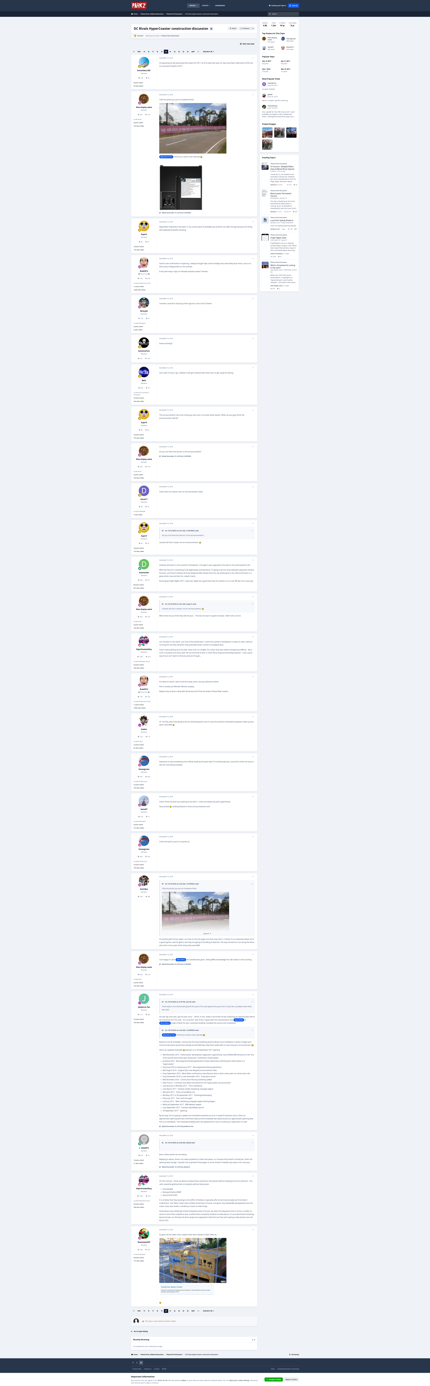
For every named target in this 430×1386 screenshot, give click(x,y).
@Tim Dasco (165, 1023)
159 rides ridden (138, 788)
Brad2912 (144, 271)
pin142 (188, 1002)
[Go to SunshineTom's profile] (144, 342)
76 (148, 51)
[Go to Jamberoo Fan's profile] (144, 998)
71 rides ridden (138, 1163)
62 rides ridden (138, 748)
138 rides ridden (138, 1023)
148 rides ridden (138, 668)
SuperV (144, 234)
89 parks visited (138, 585)
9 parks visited (138, 825)
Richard (140, 36)
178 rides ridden (138, 250)
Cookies (156, 1369)
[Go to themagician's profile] (144, 761)
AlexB (188, 1143)
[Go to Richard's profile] (135, 36)
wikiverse (273, 185)
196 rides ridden (138, 401)
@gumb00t (239, 1020)
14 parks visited (138, 785)
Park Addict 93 (275, 240)
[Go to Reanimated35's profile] (144, 1234)
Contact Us (147, 1369)
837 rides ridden (138, 588)
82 (174, 51)
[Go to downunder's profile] (144, 564)
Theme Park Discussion (170, 36)
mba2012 (145, 1148)
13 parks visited (138, 1019)
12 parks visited (138, 745)
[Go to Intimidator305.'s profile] (144, 62)
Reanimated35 (144, 1242)
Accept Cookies (275, 1379)
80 (166, 51)
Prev (139, 51)
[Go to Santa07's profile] (144, 801)
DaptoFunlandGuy (144, 649)
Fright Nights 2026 (278, 237)
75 (144, 51)
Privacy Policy (136, 1369)
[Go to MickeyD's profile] (144, 302)
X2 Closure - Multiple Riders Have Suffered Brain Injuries (282, 167)
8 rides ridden (138, 330)
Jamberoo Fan (144, 1007)
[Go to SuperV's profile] (144, 226)
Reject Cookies (291, 1379)
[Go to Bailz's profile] (144, 372)
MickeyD (144, 311)
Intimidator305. (144, 70)
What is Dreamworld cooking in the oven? (282, 266)
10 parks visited (138, 1160)
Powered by (288, 1369)
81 (170, 51)
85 (187, 51)
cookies (183, 1380)
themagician (144, 769)
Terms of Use (162, 1380)
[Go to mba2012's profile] (144, 1139)
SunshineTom (144, 351)
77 (153, 51)
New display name (144, 107)
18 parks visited (138, 247)
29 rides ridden (138, 86)
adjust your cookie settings (239, 1380)
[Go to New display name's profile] (144, 99)
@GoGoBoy (181, 960)
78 (157, 51)
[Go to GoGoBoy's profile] (144, 880)
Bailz (144, 380)
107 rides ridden (138, 828)
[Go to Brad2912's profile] (144, 262)
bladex (144, 729)
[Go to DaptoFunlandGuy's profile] (144, 641)
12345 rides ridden (139, 290)
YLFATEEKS (190, 530)
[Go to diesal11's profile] (144, 491)
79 (161, 51)
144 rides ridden (138, 126)
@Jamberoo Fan (166, 157)
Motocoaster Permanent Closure (280, 194)
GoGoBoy (144, 889)
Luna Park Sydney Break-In (281, 220)
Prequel (273, 171)
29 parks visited (138, 1258)
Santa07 (144, 809)
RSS (165, 1369)
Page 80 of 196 (207, 51)
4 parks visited (138, 83)
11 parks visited (138, 286)
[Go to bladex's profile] (144, 721)
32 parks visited (138, 665)
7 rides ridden (138, 515)
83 (179, 51)
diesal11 (144, 499)
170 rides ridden (138, 1261)
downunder (144, 572)
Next (193, 51)
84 (183, 51)
